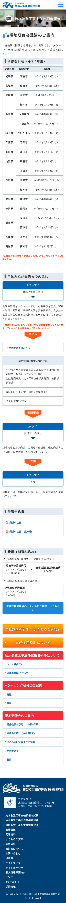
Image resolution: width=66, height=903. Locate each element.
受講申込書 (15, 522)
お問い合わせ (13, 853)
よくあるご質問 (14, 839)
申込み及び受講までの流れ (21, 741)
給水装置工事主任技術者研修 (22, 820)
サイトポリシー (14, 867)
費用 (9, 759)
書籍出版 (11, 829)
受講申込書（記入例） (21, 531)
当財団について (14, 848)
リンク (9, 877)
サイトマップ (13, 862)
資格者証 (11, 843)
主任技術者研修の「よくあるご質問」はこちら (33, 606)
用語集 (9, 858)
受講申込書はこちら (19, 347)
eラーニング (13, 881)
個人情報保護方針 (16, 872)
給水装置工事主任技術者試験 (22, 815)
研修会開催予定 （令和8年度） (24, 724)
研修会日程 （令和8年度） (21, 733)
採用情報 (11, 886)
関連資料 (11, 834)
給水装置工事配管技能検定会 (22, 824)
